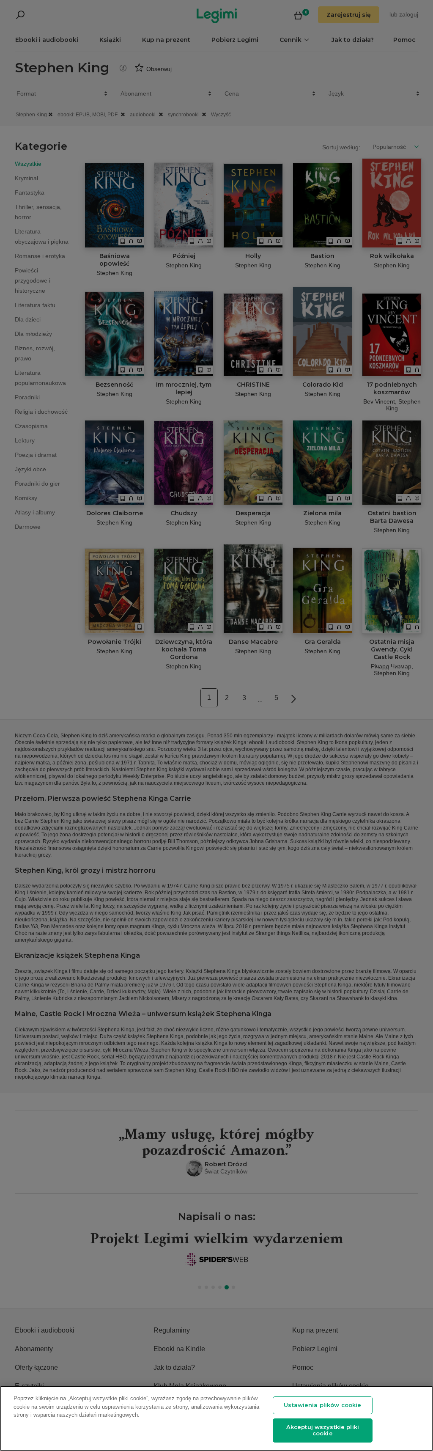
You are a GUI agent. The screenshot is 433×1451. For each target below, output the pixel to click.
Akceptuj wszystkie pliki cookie (322, 1430)
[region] (216, 1418)
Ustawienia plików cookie (322, 1405)
